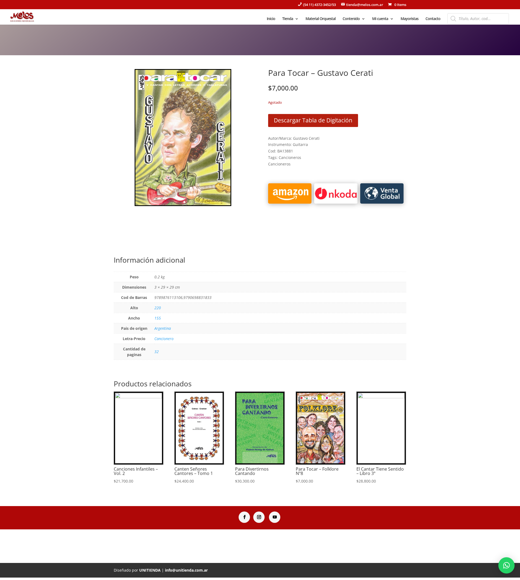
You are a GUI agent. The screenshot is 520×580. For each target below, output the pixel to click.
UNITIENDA (150, 570)
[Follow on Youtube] (274, 517)
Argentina (162, 328)
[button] (506, 565)
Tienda (287, 19)
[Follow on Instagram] (259, 517)
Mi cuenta (380, 19)
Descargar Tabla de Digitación (313, 120)
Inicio (271, 19)
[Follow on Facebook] (244, 517)
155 (157, 318)
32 (156, 351)
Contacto (432, 19)
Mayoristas (409, 19)
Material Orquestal (321, 19)
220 (157, 307)
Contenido (351, 19)
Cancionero (164, 338)
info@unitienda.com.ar (186, 570)
